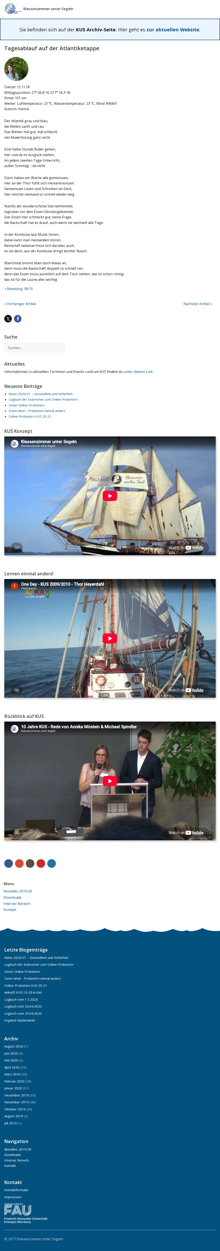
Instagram (30, 863)
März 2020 (12, 1074)
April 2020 (11, 1067)
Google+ (19, 863)
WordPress (51, 863)
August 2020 (13, 1046)
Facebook (8, 863)
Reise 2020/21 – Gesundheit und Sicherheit (41, 394)
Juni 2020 (11, 1053)
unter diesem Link (138, 371)
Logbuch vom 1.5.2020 (21, 999)
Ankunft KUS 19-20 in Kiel (23, 992)
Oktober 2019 (14, 1109)
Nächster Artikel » (197, 303)
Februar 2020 (14, 1081)
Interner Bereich (16, 903)
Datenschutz (13, 1204)
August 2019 (13, 1116)
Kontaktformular (16, 1190)
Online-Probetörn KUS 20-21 (30, 416)
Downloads (12, 897)
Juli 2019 (10, 1123)
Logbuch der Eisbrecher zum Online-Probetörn (43, 399)
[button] (8, 318)
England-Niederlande (19, 1020)
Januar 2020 (13, 1088)
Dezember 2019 (16, 1095)
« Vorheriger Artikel (20, 303)
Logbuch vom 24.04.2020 (23, 1006)
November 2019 (16, 1102)
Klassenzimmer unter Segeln (48, 8)
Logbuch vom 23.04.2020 (23, 1013)
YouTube (41, 863)
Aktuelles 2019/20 (17, 891)
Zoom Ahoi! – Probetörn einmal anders (37, 411)
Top (211, 1238)
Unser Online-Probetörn (26, 405)
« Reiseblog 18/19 (18, 288)
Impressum (12, 1197)
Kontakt (9, 909)
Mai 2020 (11, 1060)
